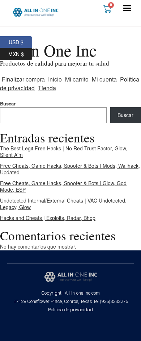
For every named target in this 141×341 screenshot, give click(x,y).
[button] (127, 8)
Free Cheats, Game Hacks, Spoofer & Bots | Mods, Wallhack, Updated (70, 169)
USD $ (20, 41)
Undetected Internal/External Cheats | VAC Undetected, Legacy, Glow (63, 204)
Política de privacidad (70, 309)
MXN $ (20, 53)
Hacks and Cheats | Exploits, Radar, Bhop (47, 217)
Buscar (125, 114)
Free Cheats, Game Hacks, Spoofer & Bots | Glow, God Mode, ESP (63, 186)
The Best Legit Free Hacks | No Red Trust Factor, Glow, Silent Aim (63, 151)
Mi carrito (77, 79)
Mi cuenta (104, 79)
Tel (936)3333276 (110, 301)
